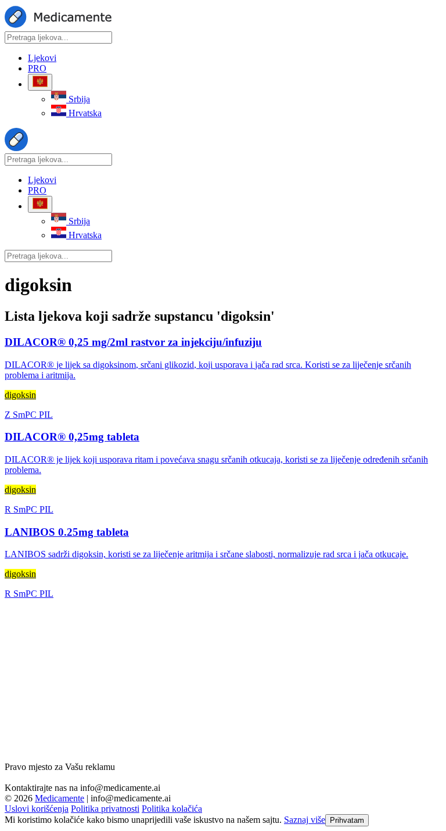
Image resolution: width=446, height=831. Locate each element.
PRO (37, 68)
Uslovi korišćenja (37, 809)
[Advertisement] (223, 680)
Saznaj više (304, 820)
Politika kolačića (172, 809)
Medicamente (59, 798)
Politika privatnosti (105, 809)
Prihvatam (347, 820)
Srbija (78, 99)
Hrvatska (84, 113)
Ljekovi (42, 58)
